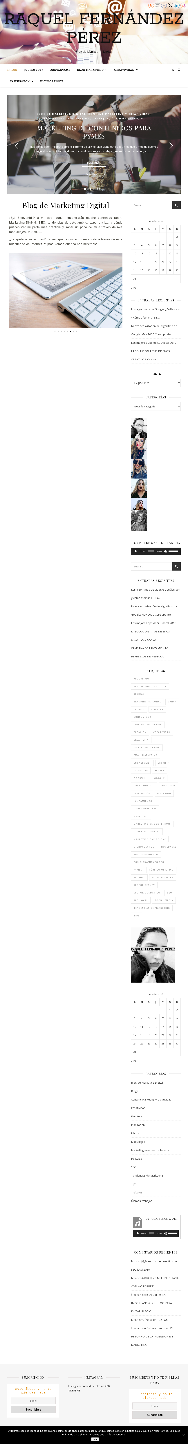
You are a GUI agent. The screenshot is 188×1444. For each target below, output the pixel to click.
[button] (13, 290)
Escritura (136, 1116)
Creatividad (138, 1108)
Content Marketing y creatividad (119, 114)
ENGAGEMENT (142, 762)
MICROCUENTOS (144, 846)
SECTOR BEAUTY (144, 885)
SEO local (141, 900)
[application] (156, 551)
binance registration (144, 1294)
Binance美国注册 (141, 1278)
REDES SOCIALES (162, 877)
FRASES (159, 770)
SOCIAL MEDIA (164, 900)
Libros (135, 1133)
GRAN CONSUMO (144, 785)
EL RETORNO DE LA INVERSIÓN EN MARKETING (152, 1336)
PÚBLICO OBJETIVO (161, 869)
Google (159, 778)
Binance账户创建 (141, 1319)
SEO (169, 892)
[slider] (174, 551)
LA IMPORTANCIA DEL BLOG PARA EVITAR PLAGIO (151, 1303)
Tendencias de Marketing (67, 118)
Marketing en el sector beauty (150, 1150)
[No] (183, 1435)
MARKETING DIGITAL (147, 831)
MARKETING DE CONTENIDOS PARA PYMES (94, 131)
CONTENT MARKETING (148, 724)
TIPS (137, 915)
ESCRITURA (141, 770)
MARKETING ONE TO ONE (150, 839)
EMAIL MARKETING (145, 755)
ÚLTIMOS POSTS (51, 81)
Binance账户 (139, 1261)
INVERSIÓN (164, 793)
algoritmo (141, 678)
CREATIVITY (141, 739)
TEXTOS (162, 1319)
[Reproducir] (136, 551)
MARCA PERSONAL (145, 808)
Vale (95, 1439)
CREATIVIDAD (124, 70)
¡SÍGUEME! (74, 1390)
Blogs (134, 1091)
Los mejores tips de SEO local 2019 (153, 342)
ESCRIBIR (163, 762)
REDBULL (139, 877)
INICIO (12, 70)
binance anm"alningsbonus (148, 1328)
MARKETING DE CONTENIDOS (152, 823)
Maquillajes (138, 1141)
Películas (136, 1158)
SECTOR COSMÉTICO (147, 892)
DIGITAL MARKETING (147, 747)
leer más (94, 162)
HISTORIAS (169, 785)
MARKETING (141, 816)
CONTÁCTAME (60, 70)
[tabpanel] (94, 144)
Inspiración (138, 1125)
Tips (134, 1184)
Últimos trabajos (127, 118)
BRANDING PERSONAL (147, 701)
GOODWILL (140, 778)
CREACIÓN (140, 732)
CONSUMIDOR (142, 716)
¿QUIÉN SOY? (33, 70)
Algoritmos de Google (150, 686)
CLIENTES (157, 709)
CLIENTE (139, 709)
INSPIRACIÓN (20, 81)
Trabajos (100, 118)
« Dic (134, 288)
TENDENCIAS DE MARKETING (152, 908)
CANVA (172, 701)
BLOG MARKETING (90, 70)
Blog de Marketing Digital (61, 114)
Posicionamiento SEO (149, 862)
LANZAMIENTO (143, 801)
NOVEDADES (169, 846)
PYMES (138, 869)
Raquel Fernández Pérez (94, 28)
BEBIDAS (139, 694)
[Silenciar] (165, 551)
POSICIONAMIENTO (146, 854)
